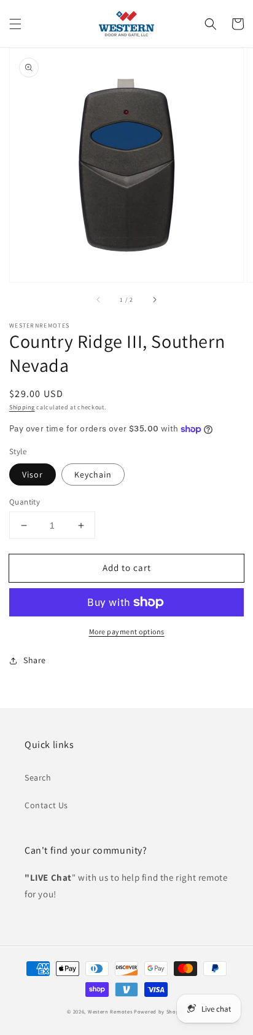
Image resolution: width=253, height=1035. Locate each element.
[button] (15, 23)
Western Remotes (110, 1011)
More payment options (127, 631)
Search (38, 777)
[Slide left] (98, 299)
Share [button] (34, 660)
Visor (32, 474)
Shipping (22, 407)
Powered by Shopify (160, 1011)
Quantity (24, 502)
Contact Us (46, 805)
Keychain (93, 474)
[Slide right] (154, 299)
